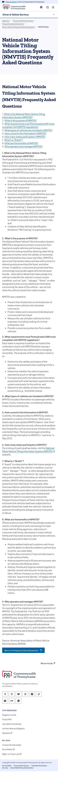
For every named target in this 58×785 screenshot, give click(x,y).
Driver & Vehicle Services (16, 14)
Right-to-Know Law (10, 754)
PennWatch (7, 749)
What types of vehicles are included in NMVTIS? (28, 130)
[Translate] (41, 7)
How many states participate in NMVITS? (25, 136)
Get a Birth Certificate (11, 724)
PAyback (6, 733)
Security (5, 768)
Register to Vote (9, 715)
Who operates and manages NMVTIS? (23, 146)
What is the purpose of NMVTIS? (21, 120)
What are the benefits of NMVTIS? (21, 143)
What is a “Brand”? (13, 140)
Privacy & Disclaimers (21, 765)
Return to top (47, 663)
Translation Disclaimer (39, 765)
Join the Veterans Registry (13, 728)
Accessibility (6, 765)
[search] (47, 7)
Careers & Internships (11, 745)
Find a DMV (7, 719)
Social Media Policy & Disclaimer (21, 768)
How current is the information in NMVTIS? (25, 133)
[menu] (53, 7)
